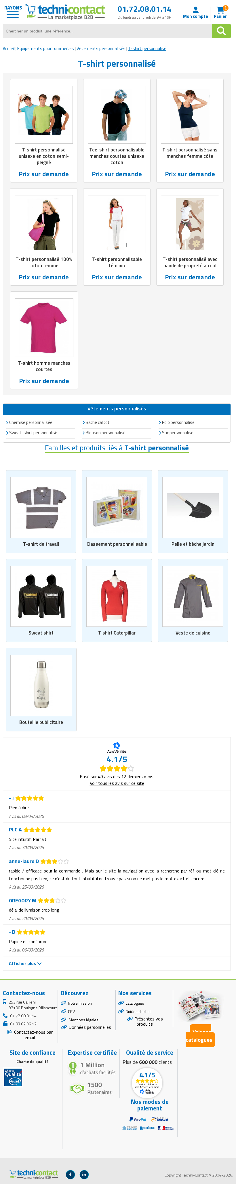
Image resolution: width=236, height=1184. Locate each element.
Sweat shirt (41, 633)
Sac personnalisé (177, 432)
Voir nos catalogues (199, 1036)
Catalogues (134, 1003)
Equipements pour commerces (45, 48)
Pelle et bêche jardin (193, 544)
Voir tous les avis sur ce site (117, 783)
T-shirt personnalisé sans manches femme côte (190, 153)
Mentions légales (83, 1020)
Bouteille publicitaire (41, 722)
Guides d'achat (138, 1011)
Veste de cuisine (193, 633)
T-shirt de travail (41, 544)
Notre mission (80, 1003)
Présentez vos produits (148, 1021)
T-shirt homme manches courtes (44, 366)
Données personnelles (89, 1027)
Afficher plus (23, 963)
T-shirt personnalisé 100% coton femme (44, 262)
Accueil (9, 48)
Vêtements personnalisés (101, 48)
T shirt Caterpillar (117, 633)
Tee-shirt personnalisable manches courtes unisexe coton (116, 156)
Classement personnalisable (117, 544)
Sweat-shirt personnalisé (33, 432)
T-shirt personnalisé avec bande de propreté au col (190, 262)
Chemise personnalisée (30, 422)
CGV (71, 1011)
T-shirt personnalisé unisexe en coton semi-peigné (44, 156)
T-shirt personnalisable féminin (117, 262)
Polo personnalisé (178, 422)
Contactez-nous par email (33, 1034)
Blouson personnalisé (105, 432)
